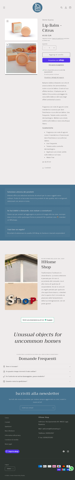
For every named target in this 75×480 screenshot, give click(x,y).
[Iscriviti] (53, 408)
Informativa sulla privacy (13, 435)
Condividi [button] (48, 168)
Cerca (7, 418)
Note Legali (8, 444)
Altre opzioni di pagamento (56, 64)
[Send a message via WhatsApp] (71, 468)
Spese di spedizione (57, 38)
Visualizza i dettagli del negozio (54, 77)
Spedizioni (8, 426)
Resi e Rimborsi (10, 431)
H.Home (12, 475)
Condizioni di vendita (11, 440)
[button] (4, 7)
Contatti (7, 422)
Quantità (44, 44)
